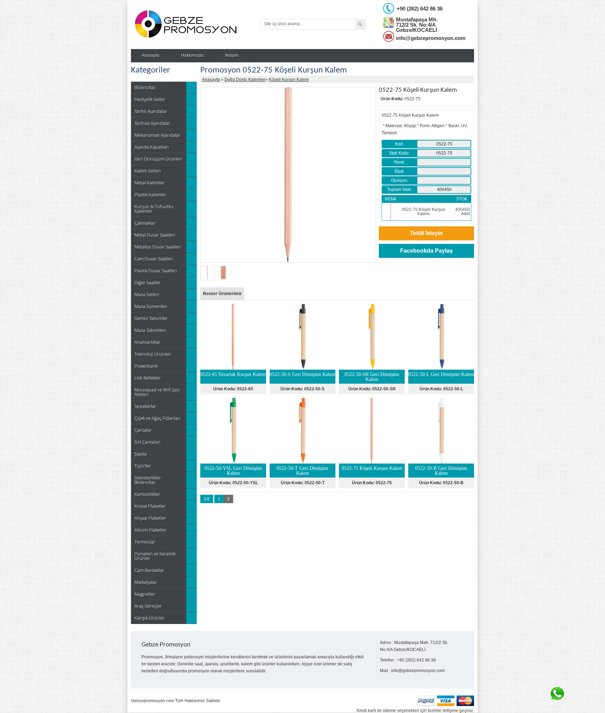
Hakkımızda (192, 55)
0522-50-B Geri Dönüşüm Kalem (441, 471)
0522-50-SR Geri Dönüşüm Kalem (372, 377)
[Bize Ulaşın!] (557, 693)
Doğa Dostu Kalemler (244, 79)
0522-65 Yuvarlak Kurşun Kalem (233, 374)
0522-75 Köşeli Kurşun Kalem (372, 468)
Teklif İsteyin (426, 233)
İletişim (231, 55)
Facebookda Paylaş (426, 251)
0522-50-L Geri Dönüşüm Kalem (441, 374)
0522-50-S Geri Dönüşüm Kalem (302, 374)
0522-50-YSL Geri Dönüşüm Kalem (233, 471)
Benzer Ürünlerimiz (222, 293)
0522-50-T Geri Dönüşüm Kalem (302, 471)
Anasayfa (150, 55)
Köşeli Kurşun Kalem (289, 79)
